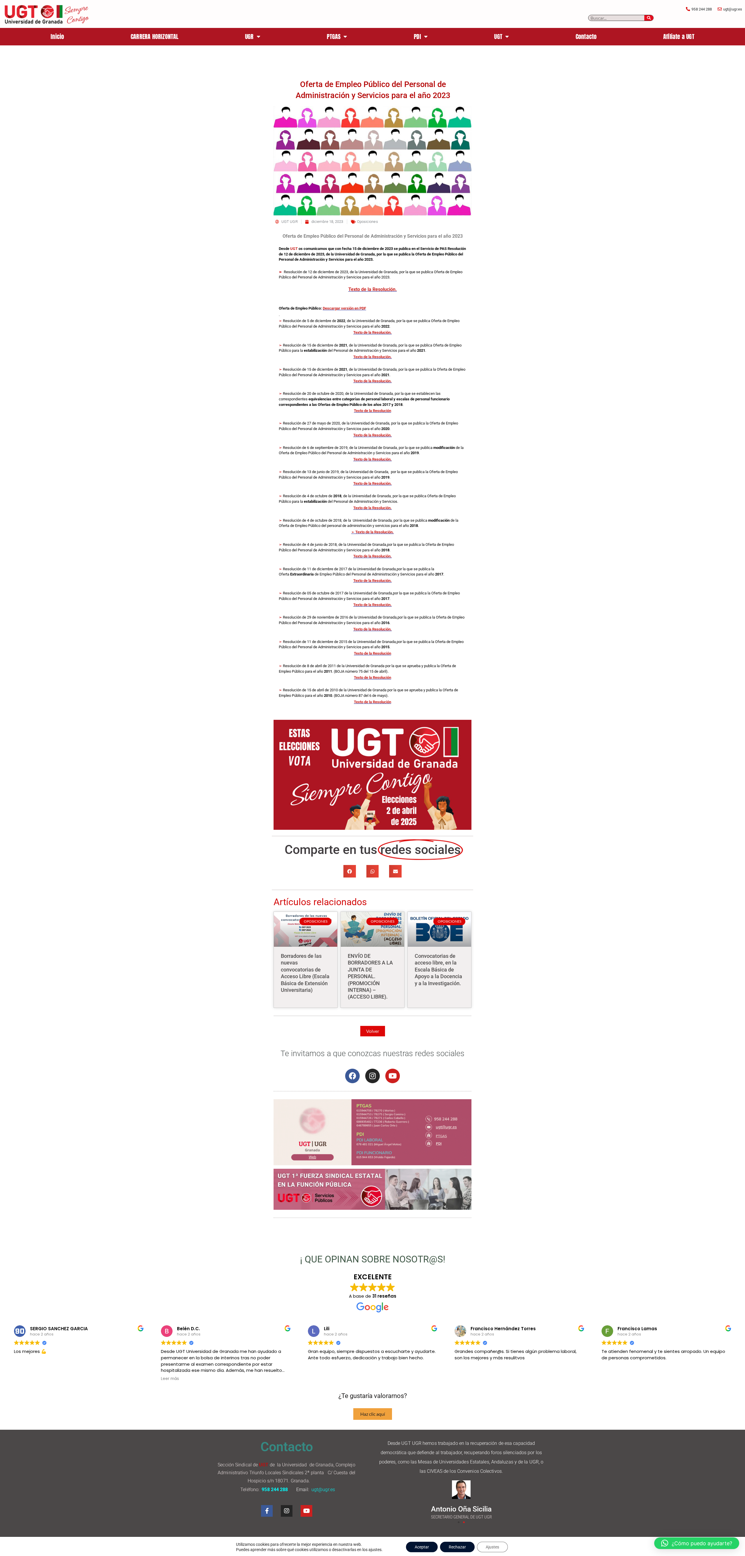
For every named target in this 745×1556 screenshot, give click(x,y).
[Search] (649, 18)
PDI (417, 36)
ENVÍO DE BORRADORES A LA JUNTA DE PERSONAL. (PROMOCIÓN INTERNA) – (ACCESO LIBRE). (370, 976)
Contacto (586, 36)
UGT (498, 36)
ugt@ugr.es (323, 1489)
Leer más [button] (170, 1378)
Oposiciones (367, 221)
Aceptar (422, 1547)
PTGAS (333, 36)
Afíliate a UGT (678, 36)
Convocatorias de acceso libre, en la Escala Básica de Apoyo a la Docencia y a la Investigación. (438, 969)
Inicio (57, 36)
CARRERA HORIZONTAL (155, 36)
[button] (349, 871)
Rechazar (457, 1547)
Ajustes (492, 1547)
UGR (249, 36)
